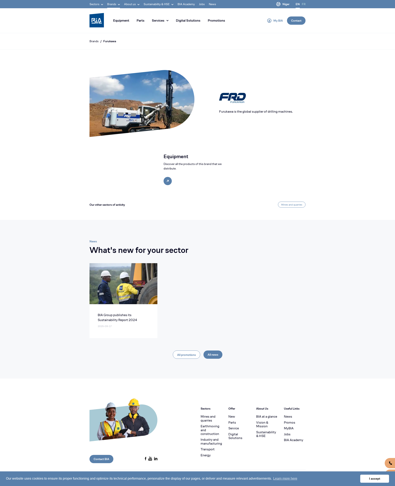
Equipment (121, 20)
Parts (140, 20)
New (231, 416)
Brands (94, 41)
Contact (296, 20)
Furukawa (109, 41)
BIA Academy (186, 4)
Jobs (202, 4)
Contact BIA (101, 459)
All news (213, 354)
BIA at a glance (266, 416)
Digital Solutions (188, 20)
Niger (285, 4)
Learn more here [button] (285, 478)
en (298, 4)
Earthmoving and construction (210, 430)
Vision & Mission (262, 424)
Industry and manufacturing (211, 441)
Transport (208, 449)
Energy (206, 455)
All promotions (186, 355)
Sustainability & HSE (266, 434)
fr (304, 4)
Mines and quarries (291, 204)
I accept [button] (374, 478)
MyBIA (289, 428)
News (212, 4)
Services (158, 20)
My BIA (278, 20)
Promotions (216, 20)
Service (233, 428)
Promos (289, 422)
